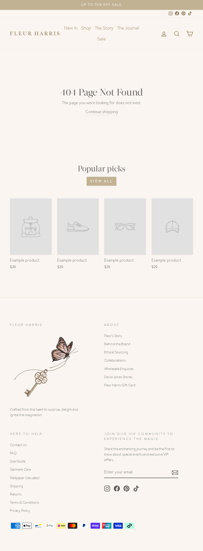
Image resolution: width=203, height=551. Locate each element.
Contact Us (18, 445)
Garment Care (20, 469)
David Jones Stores (118, 377)
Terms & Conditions (24, 502)
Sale (101, 39)
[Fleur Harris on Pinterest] (126, 488)
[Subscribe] (175, 472)
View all (101, 181)
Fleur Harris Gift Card (119, 385)
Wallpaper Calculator (25, 478)
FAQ (13, 453)
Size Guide (17, 461)
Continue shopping (101, 112)
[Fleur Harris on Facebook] (117, 488)
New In (70, 28)
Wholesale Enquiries (118, 369)
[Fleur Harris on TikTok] (136, 488)
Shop (86, 28)
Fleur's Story (113, 336)
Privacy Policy (20, 510)
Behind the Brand (117, 344)
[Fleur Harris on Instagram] (107, 488)
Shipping (16, 486)
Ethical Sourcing (116, 352)
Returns (16, 494)
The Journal (128, 28)
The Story (104, 28)
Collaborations (115, 360)
